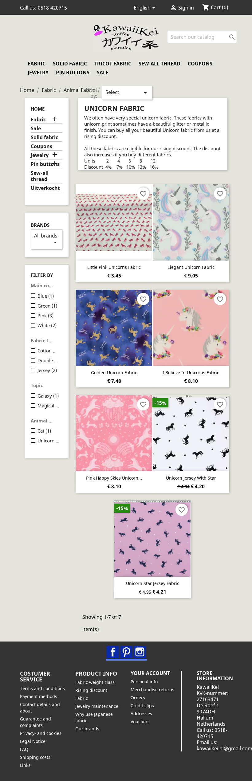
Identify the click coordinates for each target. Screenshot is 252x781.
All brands (46, 239)
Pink (45, 315)
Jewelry (38, 72)
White (47, 325)
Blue (45, 296)
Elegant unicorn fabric (191, 267)
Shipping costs (35, 757)
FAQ (24, 749)
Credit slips (142, 705)
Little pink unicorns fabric (114, 267)
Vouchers (140, 721)
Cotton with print (48, 350)
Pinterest (126, 652)
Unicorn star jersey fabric (152, 583)
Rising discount (91, 690)
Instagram (140, 652)
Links (25, 765)
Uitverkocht (45, 188)
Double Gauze (48, 360)
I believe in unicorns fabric (191, 372)
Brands (40, 225)
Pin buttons (72, 72)
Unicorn (48, 441)
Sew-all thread (159, 63)
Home (38, 109)
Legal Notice (32, 741)
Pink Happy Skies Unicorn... (114, 478)
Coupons (200, 63)
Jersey (47, 370)
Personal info (144, 682)
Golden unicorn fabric (114, 372)
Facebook (113, 652)
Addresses (141, 713)
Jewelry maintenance (96, 706)
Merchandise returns (152, 690)
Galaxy (48, 396)
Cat (44, 431)
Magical (48, 405)
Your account (150, 673)
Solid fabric (70, 63)
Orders (138, 698)
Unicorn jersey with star (191, 478)
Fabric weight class (95, 682)
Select (127, 92)
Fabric (36, 63)
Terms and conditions (42, 688)
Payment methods (38, 696)
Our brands (87, 729)
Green (47, 306)
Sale (102, 72)
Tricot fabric (112, 63)
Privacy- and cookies (40, 733)
